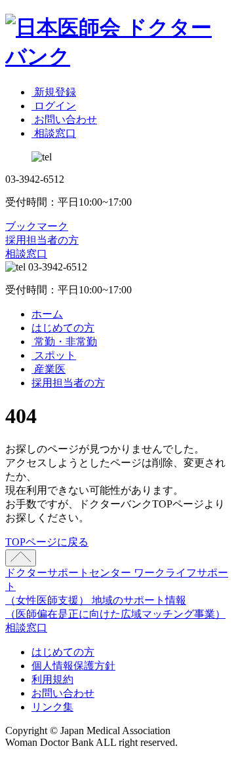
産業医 (48, 369)
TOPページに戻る (46, 541)
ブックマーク (36, 226)
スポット (53, 355)
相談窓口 (26, 253)
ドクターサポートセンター (69, 572)
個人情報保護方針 (73, 665)
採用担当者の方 (42, 240)
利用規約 (52, 679)
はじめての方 (62, 327)
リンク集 (52, 707)
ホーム (47, 314)
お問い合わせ (62, 693)
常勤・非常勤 (64, 341)
